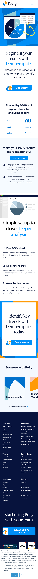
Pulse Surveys (7, 437)
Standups (5, 439)
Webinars (5, 482)
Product (5, 462)
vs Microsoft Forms (26, 470)
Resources (7, 479)
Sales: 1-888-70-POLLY (22, 531)
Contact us (24, 498)
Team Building (7, 447)
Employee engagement (27, 429)
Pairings (5, 431)
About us (23, 482)
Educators (6, 467)
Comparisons (26, 454)
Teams (5, 454)
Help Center (6, 495)
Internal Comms (7, 459)
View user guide (19, 158)
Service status (25, 492)
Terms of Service (26, 490)
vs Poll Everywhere (26, 459)
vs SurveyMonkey (26, 462)
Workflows (6, 445)
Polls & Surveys (7, 426)
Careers (23, 484)
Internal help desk (26, 444)
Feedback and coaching (28, 441)
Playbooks (5, 492)
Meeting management (27, 439)
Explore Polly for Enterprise (17, 406)
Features (6, 423)
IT (3, 465)
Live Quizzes (6, 442)
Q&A (4, 429)
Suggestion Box (7, 434)
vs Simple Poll (25, 465)
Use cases (25, 423)
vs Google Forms (26, 467)
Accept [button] (14, 575)
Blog (4, 484)
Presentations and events (28, 426)
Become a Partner (26, 495)
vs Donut (23, 472)
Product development (27, 436)
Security (5, 500)
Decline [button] (23, 575)
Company (24, 479)
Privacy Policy (25, 487)
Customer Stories (8, 490)
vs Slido (23, 457)
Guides (5, 487)
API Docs (5, 498)
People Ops (6, 457)
